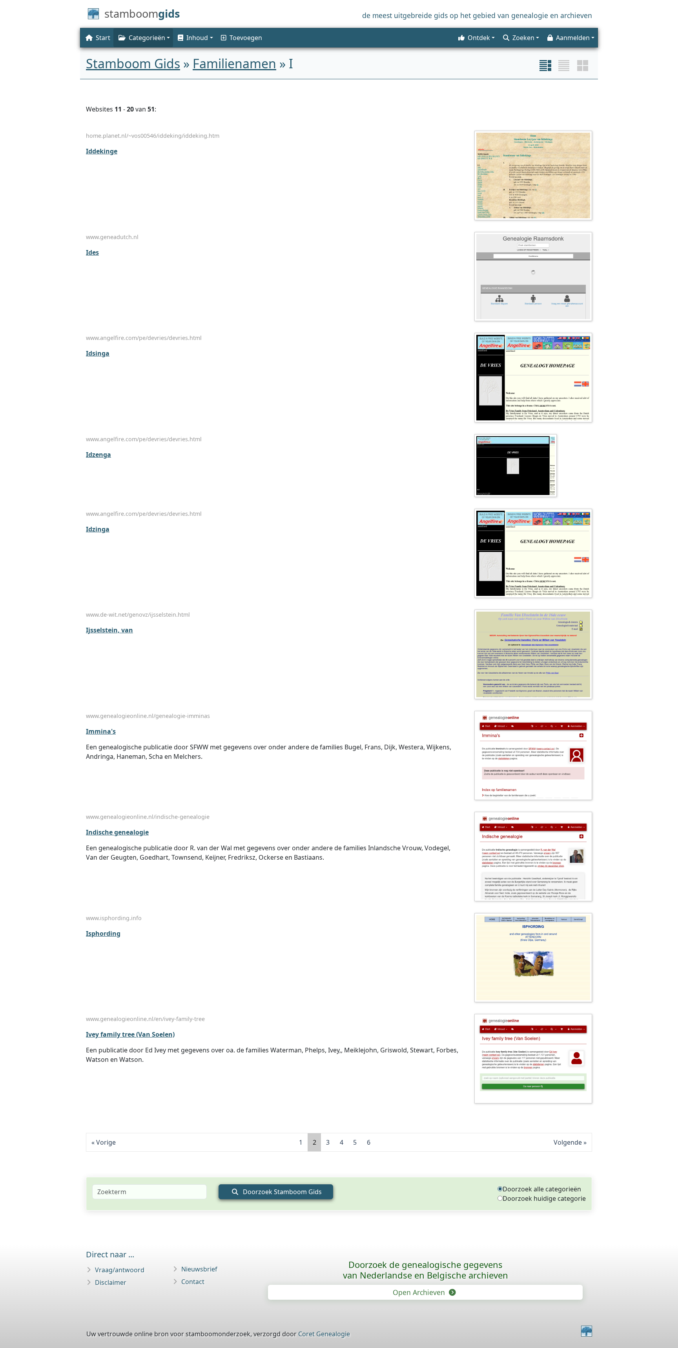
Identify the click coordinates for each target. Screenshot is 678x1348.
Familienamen (234, 63)
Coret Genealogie (324, 1334)
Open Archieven (420, 1292)
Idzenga (98, 454)
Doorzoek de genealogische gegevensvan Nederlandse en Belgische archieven (425, 1269)
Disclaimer (110, 1282)
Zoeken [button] (523, 37)
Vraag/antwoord (119, 1270)
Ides (92, 252)
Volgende (568, 1142)
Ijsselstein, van (109, 630)
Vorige (106, 1142)
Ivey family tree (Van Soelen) (130, 1034)
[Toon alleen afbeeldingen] (582, 65)
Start (103, 37)
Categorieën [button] (147, 37)
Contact (192, 1281)
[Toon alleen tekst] (563, 65)
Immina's (101, 731)
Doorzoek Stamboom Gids (281, 1191)
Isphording (103, 933)
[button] (194, 37)
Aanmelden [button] (573, 37)
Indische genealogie (117, 832)
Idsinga (97, 353)
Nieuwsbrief (199, 1269)
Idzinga (97, 529)
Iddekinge (101, 151)
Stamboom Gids (133, 63)
